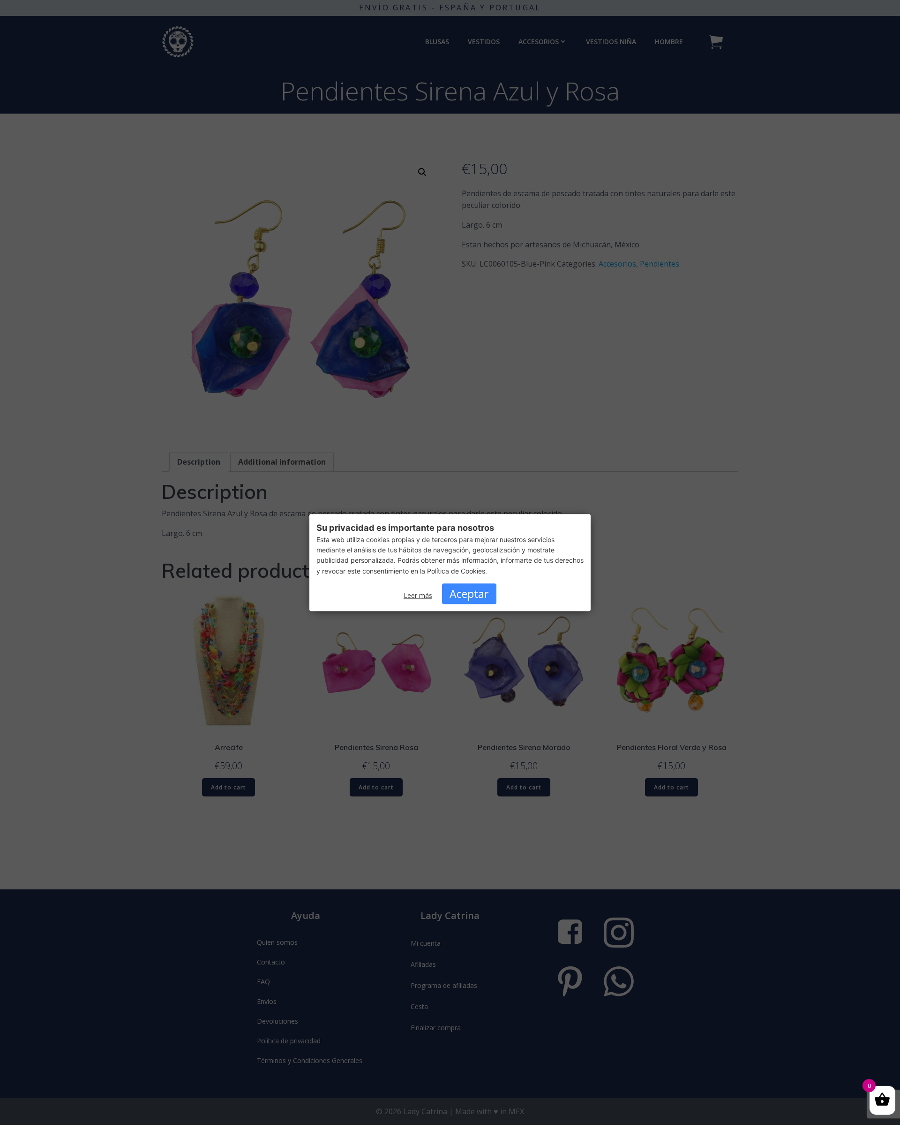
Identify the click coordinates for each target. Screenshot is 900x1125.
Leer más (418, 595)
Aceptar (469, 593)
